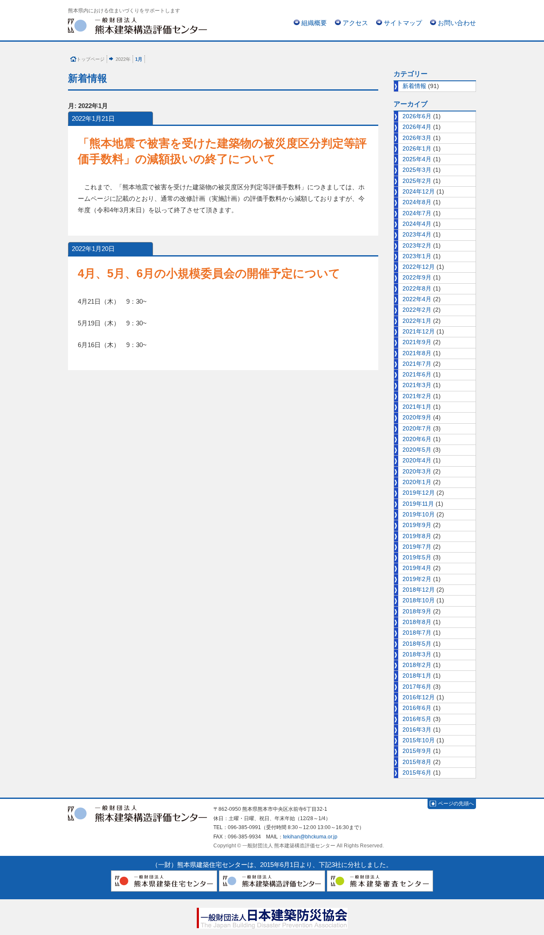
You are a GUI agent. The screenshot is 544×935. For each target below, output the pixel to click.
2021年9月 (416, 342)
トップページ (90, 59)
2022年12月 (418, 267)
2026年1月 (416, 148)
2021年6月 (416, 374)
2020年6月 (416, 439)
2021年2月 (416, 396)
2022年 (123, 59)
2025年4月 (416, 159)
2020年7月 (416, 428)
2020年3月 (416, 471)
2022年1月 (416, 321)
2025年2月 (416, 181)
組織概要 (314, 22)
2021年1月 (416, 407)
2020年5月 (416, 450)
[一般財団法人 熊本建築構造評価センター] (137, 25)
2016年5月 (416, 719)
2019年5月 (416, 557)
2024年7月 (416, 213)
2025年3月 (416, 170)
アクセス (355, 22)
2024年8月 (416, 202)
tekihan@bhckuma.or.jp (310, 837)
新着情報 (414, 86)
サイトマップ (403, 22)
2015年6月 (416, 773)
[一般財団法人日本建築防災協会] (272, 916)
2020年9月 (416, 417)
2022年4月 (416, 299)
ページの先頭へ (456, 804)
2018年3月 (416, 654)
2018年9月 (416, 611)
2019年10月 (418, 514)
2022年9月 (416, 277)
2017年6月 (416, 687)
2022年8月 (416, 288)
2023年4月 (416, 234)
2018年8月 (416, 622)
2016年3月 (416, 730)
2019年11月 (418, 504)
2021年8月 (416, 353)
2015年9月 (416, 751)
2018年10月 (418, 600)
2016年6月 (416, 708)
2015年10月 (418, 740)
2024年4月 (416, 224)
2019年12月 (418, 493)
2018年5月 (416, 644)
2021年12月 (418, 331)
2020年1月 (416, 482)
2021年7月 (416, 364)
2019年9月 (416, 525)
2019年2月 (416, 579)
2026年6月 (416, 116)
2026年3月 (416, 138)
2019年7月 (416, 547)
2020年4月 (416, 460)
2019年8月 (416, 536)
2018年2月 (416, 665)
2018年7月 (416, 633)
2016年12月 (418, 697)
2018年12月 (418, 590)
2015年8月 (416, 762)
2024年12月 (418, 191)
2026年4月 (416, 127)
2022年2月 (416, 310)
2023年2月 (416, 245)
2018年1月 (416, 676)
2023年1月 (416, 256)
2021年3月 (416, 385)
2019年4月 (416, 568)
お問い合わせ (457, 22)
